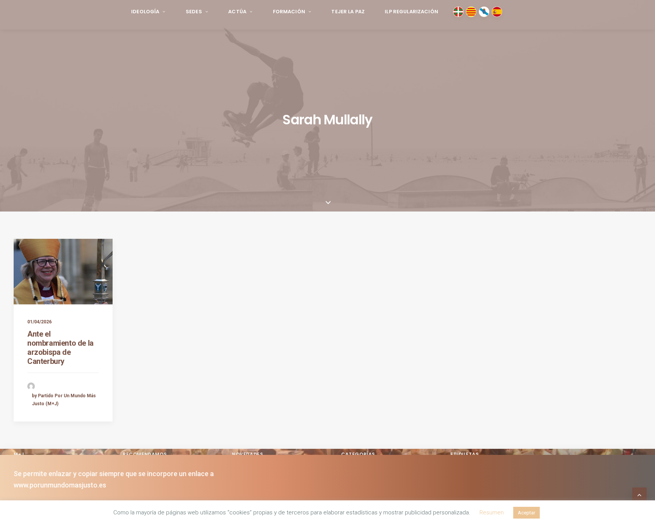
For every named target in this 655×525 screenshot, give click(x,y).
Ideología (145, 11)
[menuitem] (148, 12)
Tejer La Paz (348, 11)
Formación (289, 11)
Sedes (194, 11)
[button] (63, 271)
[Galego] (484, 11)
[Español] (497, 11)
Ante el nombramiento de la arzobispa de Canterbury (60, 347)
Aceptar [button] (526, 513)
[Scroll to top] (639, 494)
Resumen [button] (491, 512)
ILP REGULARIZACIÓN (411, 11)
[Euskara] (458, 11)
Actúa (237, 11)
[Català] (471, 11)
